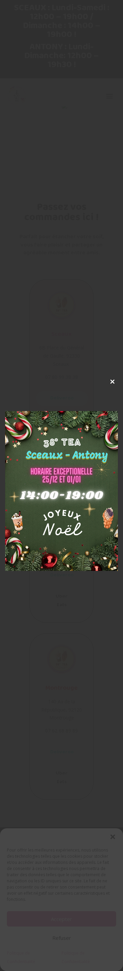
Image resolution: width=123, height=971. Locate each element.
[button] (112, 836)
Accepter (61, 919)
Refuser (61, 937)
